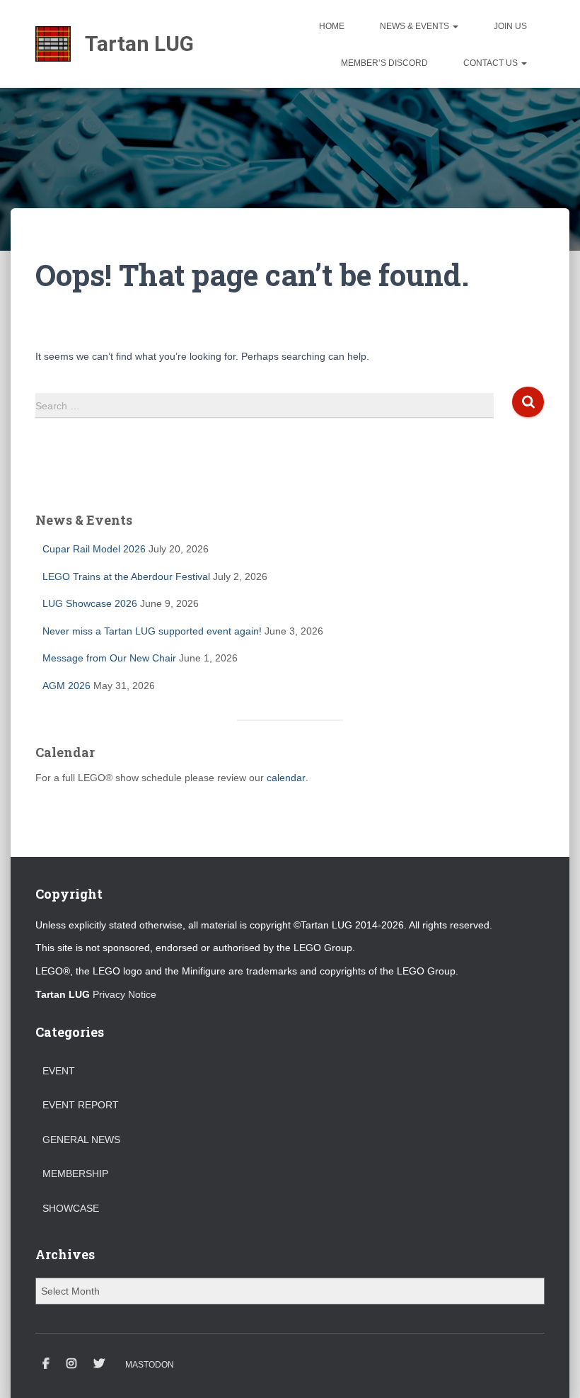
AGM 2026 (66, 685)
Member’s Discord (384, 63)
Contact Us (491, 63)
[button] (454, 26)
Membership (75, 1173)
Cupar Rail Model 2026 (94, 549)
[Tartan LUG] (114, 44)
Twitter (99, 1364)
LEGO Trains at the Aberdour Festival (126, 576)
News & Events (415, 26)
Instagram (71, 1364)
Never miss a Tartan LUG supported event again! (152, 631)
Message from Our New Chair (109, 658)
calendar (286, 777)
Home (331, 26)
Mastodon (149, 1365)
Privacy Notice (124, 994)
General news (81, 1139)
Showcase (70, 1208)
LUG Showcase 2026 (89, 603)
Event (58, 1070)
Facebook (46, 1364)
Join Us (510, 26)
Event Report (80, 1104)
